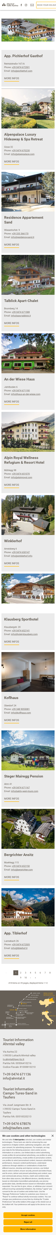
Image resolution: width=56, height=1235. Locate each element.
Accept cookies (28, 1215)
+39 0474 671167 (21, 787)
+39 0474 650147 (21, 552)
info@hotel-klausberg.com (24, 634)
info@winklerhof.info (21, 556)
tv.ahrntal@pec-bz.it (13, 1059)
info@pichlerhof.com (21, 71)
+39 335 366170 (20, 233)
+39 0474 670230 (21, 150)
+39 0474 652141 (21, 630)
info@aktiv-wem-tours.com (24, 791)
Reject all (28, 1222)
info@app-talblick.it (21, 315)
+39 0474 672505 (21, 944)
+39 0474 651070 (21, 473)
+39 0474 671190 (21, 390)
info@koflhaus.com (21, 712)
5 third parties (19, 1140)
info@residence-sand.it (22, 237)
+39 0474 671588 (21, 312)
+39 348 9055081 (21, 709)
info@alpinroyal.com (21, 477)
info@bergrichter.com (22, 869)
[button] (52, 1135)
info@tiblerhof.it (19, 948)
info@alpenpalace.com (22, 154)
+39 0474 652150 (21, 866)
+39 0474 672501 (21, 67)
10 (25, 977)
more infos (11, 78)
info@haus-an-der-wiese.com (25, 394)
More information (28, 1229)
